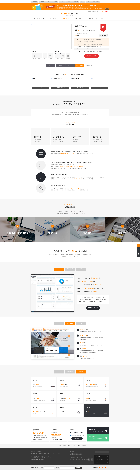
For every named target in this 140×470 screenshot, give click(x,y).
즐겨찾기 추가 (91, 11)
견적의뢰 (84, 446)
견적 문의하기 (77, 438)
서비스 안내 (53, 18)
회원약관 (64, 446)
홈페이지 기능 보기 (91, 56)
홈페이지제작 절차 (39, 18)
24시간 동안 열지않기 (100, 8)
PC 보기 (50, 65)
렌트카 (55, 2)
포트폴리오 (90, 18)
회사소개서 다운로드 (100, 456)
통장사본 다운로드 (99, 462)
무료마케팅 (66, 18)
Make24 (35, 2)
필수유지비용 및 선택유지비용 (95, 438)
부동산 (68, 2)
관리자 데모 (70, 65)
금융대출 (76, 2)
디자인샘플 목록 (89, 65)
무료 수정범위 (70, 269)
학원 (82, 2)
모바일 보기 (60, 65)
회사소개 (54, 446)
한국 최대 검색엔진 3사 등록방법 (96, 430)
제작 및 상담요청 (79, 65)
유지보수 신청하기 (56, 434)
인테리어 (42, 2)
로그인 (96, 11)
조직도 (59, 446)
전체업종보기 (96, 2)
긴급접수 (106, 11)
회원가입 (101, 11)
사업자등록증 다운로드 (100, 459)
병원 (88, 2)
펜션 (49, 2)
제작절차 (81, 269)
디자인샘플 (78, 18)
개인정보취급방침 (71, 446)
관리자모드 (59, 269)
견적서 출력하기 (103, 35)
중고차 (61, 2)
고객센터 (102, 18)
